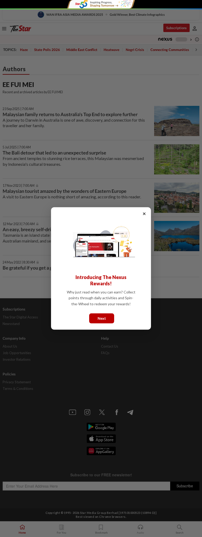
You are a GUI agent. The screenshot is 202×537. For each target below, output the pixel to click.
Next (102, 318)
